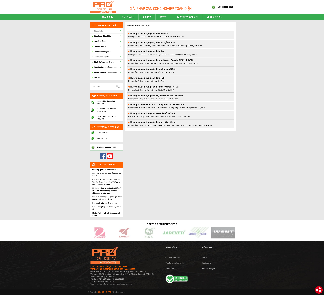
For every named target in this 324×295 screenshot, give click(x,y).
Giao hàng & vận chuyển (174, 263)
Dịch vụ (147, 17)
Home (129, 26)
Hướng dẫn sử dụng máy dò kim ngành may (152, 42)
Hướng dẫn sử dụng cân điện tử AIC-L (149, 33)
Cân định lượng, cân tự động (105, 67)
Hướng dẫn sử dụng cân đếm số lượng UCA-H (153, 69)
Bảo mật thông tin (208, 269)
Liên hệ (204, 257)
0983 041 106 (110, 147)
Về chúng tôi (213, 17)
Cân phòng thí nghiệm (102, 36)
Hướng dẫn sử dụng (187, 17)
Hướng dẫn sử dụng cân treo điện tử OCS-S (152, 113)
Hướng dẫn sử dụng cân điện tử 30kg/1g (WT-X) (154, 86)
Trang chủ (107, 17)
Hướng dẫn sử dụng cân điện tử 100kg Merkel (153, 122)
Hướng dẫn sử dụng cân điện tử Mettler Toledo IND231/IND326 (161, 60)
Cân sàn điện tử (99, 41)
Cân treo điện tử (99, 46)
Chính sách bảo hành (173, 257)
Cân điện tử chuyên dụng (103, 52)
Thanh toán (169, 269)
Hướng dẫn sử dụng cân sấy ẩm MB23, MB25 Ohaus (156, 95)
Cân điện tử (98, 31)
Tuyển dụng (206, 263)
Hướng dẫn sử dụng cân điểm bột (147, 51)
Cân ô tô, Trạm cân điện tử (104, 62)
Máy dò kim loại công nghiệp (105, 72)
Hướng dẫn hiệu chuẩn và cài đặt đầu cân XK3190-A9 (157, 104)
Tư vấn (163, 17)
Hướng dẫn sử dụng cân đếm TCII (147, 78)
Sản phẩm (127, 17)
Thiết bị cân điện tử (101, 57)
